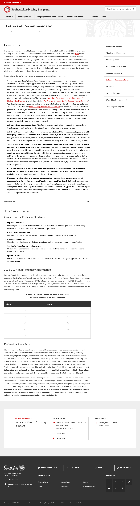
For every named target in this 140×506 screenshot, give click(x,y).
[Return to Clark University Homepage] (19, 468)
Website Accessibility (58, 503)
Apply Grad (74, 468)
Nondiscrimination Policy (74, 503)
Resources (93, 16)
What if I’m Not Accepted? (116, 100)
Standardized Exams (114, 93)
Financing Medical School (116, 66)
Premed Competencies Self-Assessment (44, 107)
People (105, 16)
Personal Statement (114, 73)
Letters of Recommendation (117, 80)
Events (85, 482)
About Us (9, 16)
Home (8, 32)
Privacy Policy (44, 503)
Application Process (114, 46)
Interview (110, 86)
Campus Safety (65, 482)
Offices (40, 486)
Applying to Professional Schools (50, 16)
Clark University (13, 2)
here (77, 54)
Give (100, 468)
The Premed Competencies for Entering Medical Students (66, 101)
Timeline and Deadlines (115, 53)
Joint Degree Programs (115, 106)
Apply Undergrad (49, 468)
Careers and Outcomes (76, 16)
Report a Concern (43, 482)
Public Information (32, 503)
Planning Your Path (25, 16)
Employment (65, 486)
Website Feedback (89, 486)
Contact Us (125, 468)
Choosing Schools (113, 60)
